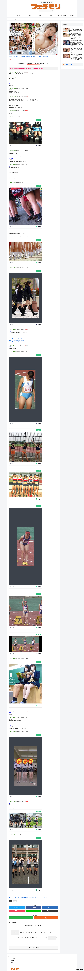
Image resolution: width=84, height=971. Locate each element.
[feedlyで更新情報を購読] (21, 917)
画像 (11, 901)
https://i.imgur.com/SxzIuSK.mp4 (16, 338)
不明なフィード (68, 64)
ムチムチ (15, 901)
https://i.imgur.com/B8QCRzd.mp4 (16, 341)
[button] (50, 911)
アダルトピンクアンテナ (14, 962)
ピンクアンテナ (12, 958)
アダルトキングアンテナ (14, 960)
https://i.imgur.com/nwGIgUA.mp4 (16, 340)
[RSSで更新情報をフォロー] (46, 917)
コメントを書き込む (33, 947)
